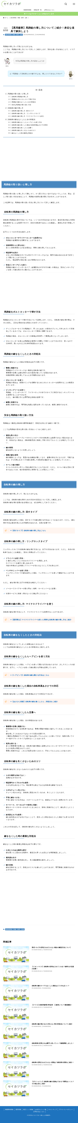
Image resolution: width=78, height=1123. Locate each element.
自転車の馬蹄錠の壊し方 (20, 96)
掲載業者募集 (9, 1109)
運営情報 (18, 1109)
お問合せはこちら (38, 1111)
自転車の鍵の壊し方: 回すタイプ (23, 111)
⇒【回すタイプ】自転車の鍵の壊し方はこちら (28, 530)
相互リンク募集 (28, 1109)
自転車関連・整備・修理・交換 (14, 34)
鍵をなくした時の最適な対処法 (22, 133)
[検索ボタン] (66, 4)
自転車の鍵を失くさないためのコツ (24, 130)
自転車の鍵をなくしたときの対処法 (21, 119)
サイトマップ (52, 1109)
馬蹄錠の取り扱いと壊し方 (18, 94)
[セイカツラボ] (12, 4)
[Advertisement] (39, 158)
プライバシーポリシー (66, 1109)
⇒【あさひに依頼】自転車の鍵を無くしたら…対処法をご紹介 (34, 701)
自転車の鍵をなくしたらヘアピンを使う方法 (27, 122)
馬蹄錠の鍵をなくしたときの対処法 (24, 102)
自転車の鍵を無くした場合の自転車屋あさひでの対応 (30, 125)
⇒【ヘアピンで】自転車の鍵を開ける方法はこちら (29, 675)
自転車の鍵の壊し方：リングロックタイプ (26, 113)
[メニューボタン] (74, 4)
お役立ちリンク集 (40, 1109)
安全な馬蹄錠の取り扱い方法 (21, 105)
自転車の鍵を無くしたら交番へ (22, 128)
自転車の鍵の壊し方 (15, 108)
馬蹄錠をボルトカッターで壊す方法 (24, 99)
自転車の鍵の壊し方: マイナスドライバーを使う (28, 116)
